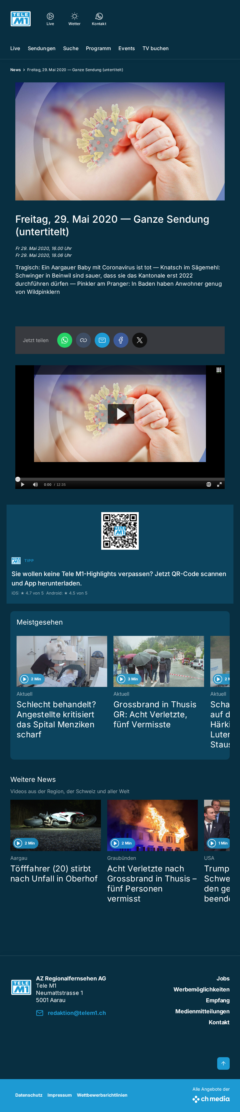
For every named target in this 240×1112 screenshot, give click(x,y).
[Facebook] (120, 340)
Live (15, 48)
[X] (139, 340)
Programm (98, 48)
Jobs (223, 978)
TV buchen (155, 48)
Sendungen (42, 48)
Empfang (218, 1000)
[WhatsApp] (64, 340)
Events (126, 48)
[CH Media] (211, 1098)
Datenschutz (28, 1095)
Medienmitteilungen (202, 1011)
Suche (70, 48)
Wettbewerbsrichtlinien (102, 1095)
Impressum (60, 1095)
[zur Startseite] (21, 18)
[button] (120, 141)
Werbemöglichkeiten (201, 989)
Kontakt (219, 1022)
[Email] (102, 340)
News (15, 69)
